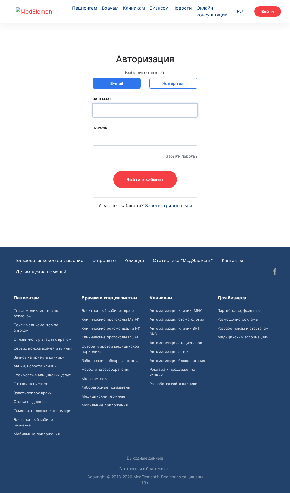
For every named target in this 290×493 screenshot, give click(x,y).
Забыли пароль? (181, 156)
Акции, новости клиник (35, 366)
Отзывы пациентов (31, 383)
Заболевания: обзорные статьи (110, 360)
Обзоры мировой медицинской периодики (110, 349)
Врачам (110, 8)
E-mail (116, 83)
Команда (134, 260)
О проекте (104, 260)
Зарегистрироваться (168, 205)
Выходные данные (145, 458)
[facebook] (275, 272)
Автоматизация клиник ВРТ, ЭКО (175, 331)
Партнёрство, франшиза (239, 310)
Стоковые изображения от (145, 468)
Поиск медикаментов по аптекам (36, 328)
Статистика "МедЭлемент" (183, 260)
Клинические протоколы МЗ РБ (111, 337)
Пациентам (84, 8)
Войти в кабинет (145, 179)
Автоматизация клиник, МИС (176, 310)
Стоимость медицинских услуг (42, 375)
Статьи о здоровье (31, 401)
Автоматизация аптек (169, 351)
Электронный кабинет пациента (34, 422)
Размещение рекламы (238, 319)
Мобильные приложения (37, 434)
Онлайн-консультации (212, 11)
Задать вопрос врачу (32, 393)
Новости (182, 8)
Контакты (232, 260)
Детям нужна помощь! (41, 272)
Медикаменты (95, 378)
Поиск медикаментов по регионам (36, 313)
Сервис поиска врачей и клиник (43, 348)
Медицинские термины (103, 396)
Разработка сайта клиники (173, 383)
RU (240, 11)
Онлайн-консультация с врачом (42, 339)
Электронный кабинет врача (108, 310)
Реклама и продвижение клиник (172, 372)
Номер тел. (173, 83)
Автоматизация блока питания (177, 360)
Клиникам (134, 8)
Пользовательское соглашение (48, 260)
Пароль (100, 128)
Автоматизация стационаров (176, 342)
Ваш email (102, 99)
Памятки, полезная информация (43, 410)
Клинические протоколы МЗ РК (110, 319)
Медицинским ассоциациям (243, 337)
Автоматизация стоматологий (177, 319)
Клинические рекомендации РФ (111, 328)
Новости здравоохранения (106, 369)
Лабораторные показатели (106, 387)
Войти (267, 11)
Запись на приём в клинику (39, 357)
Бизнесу (159, 8)
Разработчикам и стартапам (243, 328)
